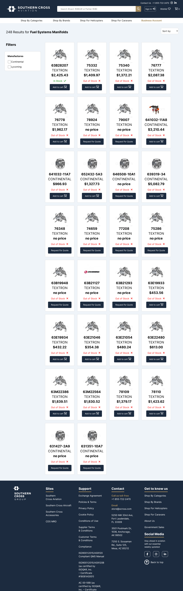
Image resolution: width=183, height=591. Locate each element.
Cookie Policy (86, 514)
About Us (149, 520)
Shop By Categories (155, 495)
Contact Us (146, 3)
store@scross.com (122, 508)
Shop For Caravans (154, 514)
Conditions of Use (88, 520)
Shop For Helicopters (155, 508)
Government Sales (154, 527)
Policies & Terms (87, 502)
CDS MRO (51, 521)
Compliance (85, 546)
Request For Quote (92, 141)
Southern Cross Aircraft (58, 505)
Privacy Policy (86, 508)
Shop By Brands (153, 502)
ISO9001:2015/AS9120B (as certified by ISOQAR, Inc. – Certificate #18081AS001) (91, 569)
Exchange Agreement (90, 495)
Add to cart (58, 87)
